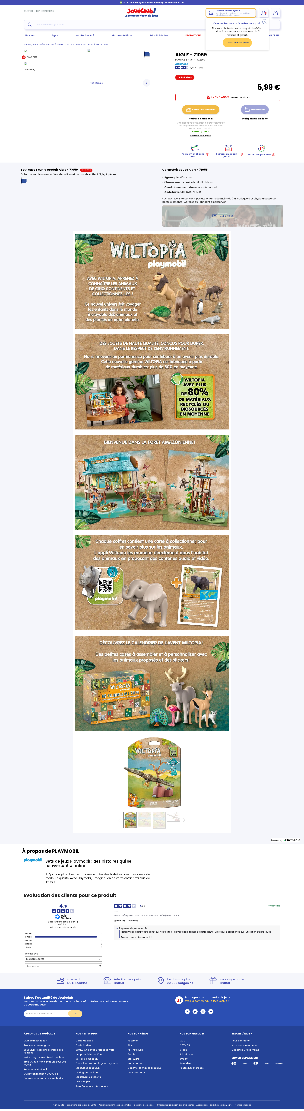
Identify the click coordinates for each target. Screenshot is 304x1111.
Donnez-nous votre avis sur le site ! (44, 1078)
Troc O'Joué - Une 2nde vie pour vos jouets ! (45, 1063)
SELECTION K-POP (32, 11)
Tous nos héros (137, 1072)
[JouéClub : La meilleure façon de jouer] (141, 16)
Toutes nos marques (192, 1067)
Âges (55, 35)
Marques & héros (122, 35)
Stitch (131, 1045)
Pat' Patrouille (135, 1049)
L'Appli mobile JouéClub (89, 1054)
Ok (75, 1013)
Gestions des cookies (144, 1105)
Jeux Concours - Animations (92, 1086)
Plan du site (58, 1105)
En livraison (258, 109)
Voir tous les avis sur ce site (63, 927)
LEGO (182, 1040)
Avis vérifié (275, 905)
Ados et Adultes (158, 35)
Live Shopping (83, 1081)
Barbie (131, 1054)
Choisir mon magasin (237, 42)
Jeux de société (85, 35)
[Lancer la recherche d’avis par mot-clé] (100, 966)
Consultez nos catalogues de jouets (97, 1063)
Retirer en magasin (203, 109)
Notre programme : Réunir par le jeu (44, 1057)
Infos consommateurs (244, 1045)
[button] (285, 840)
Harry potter (135, 1063)
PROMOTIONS (47, 11)
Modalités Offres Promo (245, 1049)
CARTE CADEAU (270, 35)
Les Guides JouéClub (88, 1067)
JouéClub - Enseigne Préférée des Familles (43, 1051)
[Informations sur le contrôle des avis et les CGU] (77, 922)
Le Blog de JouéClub (87, 1072)
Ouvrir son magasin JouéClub (41, 1073)
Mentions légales (243, 1105)
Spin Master (186, 1054)
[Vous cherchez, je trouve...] (30, 24)
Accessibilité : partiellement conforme (214, 1105)
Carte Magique (84, 1040)
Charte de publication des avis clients (175, 1105)
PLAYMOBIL (181, 59)
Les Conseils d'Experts (88, 1077)
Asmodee (185, 1063)
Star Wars (133, 1058)
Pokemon (133, 1040)
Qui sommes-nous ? (35, 1040)
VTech (183, 1049)
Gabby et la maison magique (145, 1067)
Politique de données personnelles (115, 1105)
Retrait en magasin (87, 1058)
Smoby (183, 1058)
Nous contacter (240, 1040)
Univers (30, 35)
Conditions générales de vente (81, 1105)
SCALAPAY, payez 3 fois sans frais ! (95, 1049)
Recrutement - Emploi (36, 1069)
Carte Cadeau (84, 1045)
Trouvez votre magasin (37, 1045)
